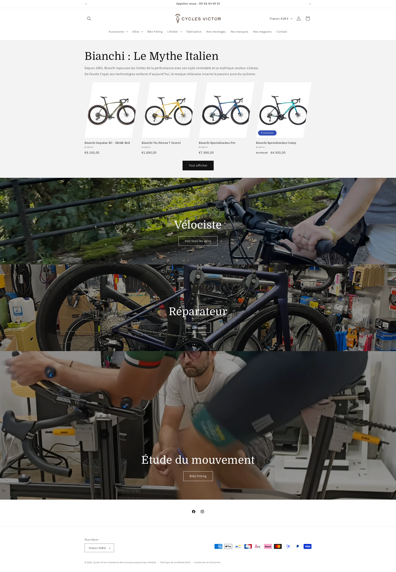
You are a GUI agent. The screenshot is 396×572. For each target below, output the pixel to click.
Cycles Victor (100, 562)
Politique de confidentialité (175, 562)
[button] (89, 18)
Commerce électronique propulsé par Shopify (131, 562)
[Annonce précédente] (86, 4)
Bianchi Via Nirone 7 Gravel (161, 142)
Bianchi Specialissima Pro (217, 142)
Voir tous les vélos (198, 241)
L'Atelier (198, 327)
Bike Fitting (198, 476)
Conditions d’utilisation (207, 562)
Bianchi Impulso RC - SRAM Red (107, 142)
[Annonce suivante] (310, 4)
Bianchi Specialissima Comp (276, 142)
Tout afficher (198, 165)
